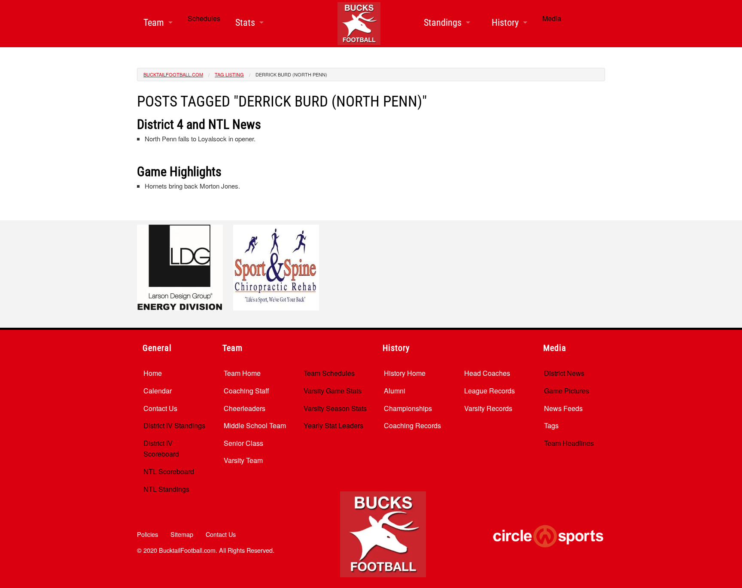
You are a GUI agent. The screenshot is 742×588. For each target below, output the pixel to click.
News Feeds (563, 408)
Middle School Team (255, 425)
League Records (489, 391)
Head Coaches (487, 373)
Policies (147, 534)
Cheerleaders (244, 408)
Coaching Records (412, 425)
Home (152, 373)
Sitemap (181, 534)
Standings (443, 22)
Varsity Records (488, 408)
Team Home (242, 373)
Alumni (394, 391)
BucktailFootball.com (173, 74)
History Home (405, 373)
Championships (408, 408)
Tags (551, 425)
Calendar (157, 391)
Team (153, 22)
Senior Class (243, 443)
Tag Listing (229, 74)
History (505, 22)
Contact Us (160, 408)
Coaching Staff (246, 391)
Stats (245, 22)
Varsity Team (243, 460)
